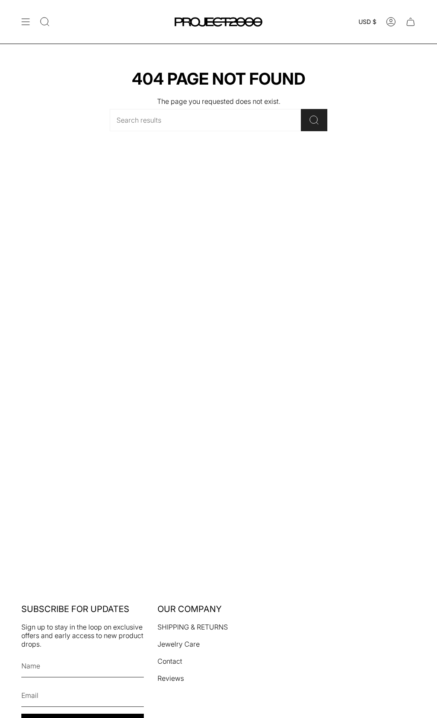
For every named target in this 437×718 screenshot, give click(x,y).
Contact (169, 661)
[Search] (314, 120)
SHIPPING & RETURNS (192, 627)
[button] (45, 21)
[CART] (410, 21)
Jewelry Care (178, 644)
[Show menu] (25, 21)
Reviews (170, 678)
